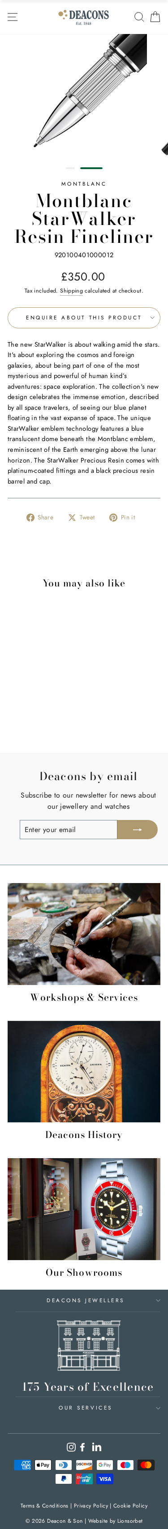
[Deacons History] (84, 1071)
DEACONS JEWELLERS (86, 1300)
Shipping (71, 291)
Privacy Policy (91, 1506)
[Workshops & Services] (84, 934)
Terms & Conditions (45, 1506)
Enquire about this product (84, 317)
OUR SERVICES (85, 1407)
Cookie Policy (130, 1506)
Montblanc (84, 183)
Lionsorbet (130, 1521)
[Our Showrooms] (84, 1209)
